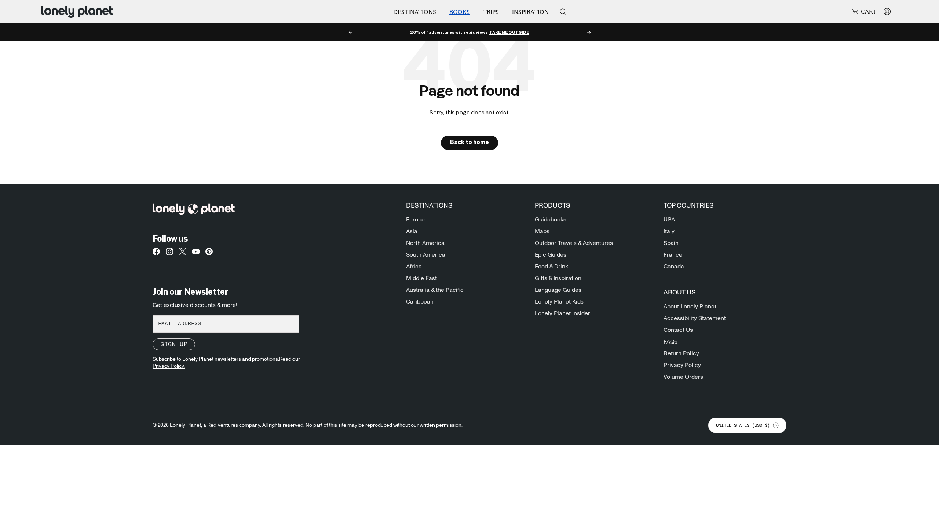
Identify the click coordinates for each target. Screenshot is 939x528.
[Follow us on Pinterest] (209, 254)
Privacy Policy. (169, 366)
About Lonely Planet (690, 306)
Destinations (414, 11)
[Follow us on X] (182, 254)
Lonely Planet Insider (562, 313)
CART (868, 12)
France (673, 255)
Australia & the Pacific (435, 290)
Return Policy (681, 353)
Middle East (421, 278)
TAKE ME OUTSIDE (509, 32)
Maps (542, 231)
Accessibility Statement (695, 318)
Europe (415, 220)
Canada (674, 267)
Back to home (469, 143)
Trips (491, 11)
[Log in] (887, 11)
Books (459, 11)
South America (425, 255)
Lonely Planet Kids (559, 302)
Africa (414, 267)
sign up (173, 344)
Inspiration (530, 11)
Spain (671, 243)
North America (425, 243)
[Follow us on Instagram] (169, 254)
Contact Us (678, 330)
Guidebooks (550, 220)
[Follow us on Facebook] (156, 254)
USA (669, 220)
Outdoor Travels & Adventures (574, 243)
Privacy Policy (682, 365)
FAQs (670, 342)
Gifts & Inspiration (558, 278)
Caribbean (420, 302)
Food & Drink (551, 267)
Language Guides (558, 290)
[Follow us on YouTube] (196, 254)
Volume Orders (683, 377)
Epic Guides (550, 255)
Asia (411, 231)
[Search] (563, 12)
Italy (669, 231)
